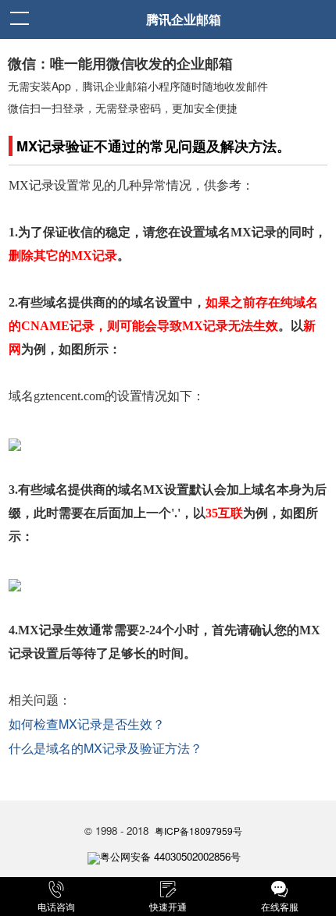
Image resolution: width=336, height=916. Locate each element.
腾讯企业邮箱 (183, 19)
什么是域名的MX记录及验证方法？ (105, 748)
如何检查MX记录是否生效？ (87, 724)
